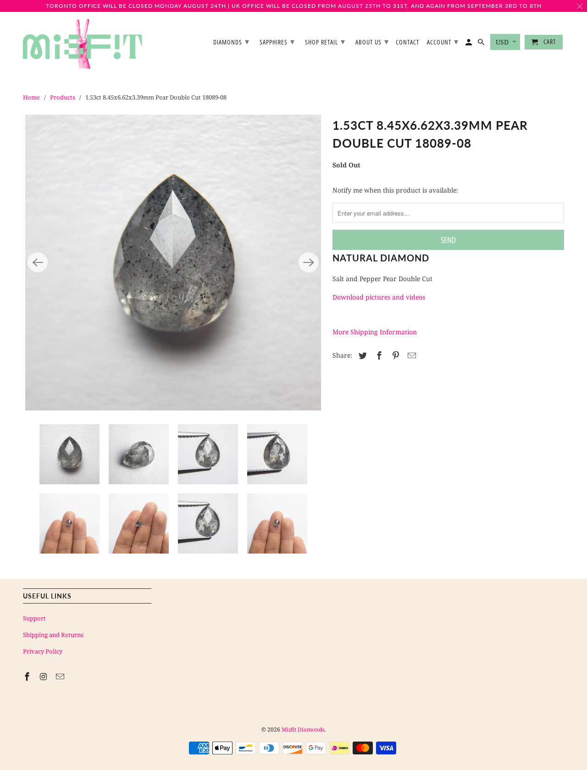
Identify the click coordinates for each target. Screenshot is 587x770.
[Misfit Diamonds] (82, 44)
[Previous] (38, 262)
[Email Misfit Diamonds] (61, 676)
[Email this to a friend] (410, 355)
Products (62, 97)
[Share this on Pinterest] (394, 355)
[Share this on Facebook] (378, 355)
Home (31, 97)
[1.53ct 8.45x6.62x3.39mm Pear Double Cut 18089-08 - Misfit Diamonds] (173, 262)
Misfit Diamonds (303, 729)
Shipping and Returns (53, 635)
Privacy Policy (42, 651)
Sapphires (277, 41)
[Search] (482, 44)
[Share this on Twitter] (361, 355)
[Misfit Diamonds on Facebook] (28, 676)
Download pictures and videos (378, 297)
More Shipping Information (374, 331)
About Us (372, 41)
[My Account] (469, 44)
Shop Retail (325, 41)
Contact (407, 42)
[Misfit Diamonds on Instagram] (44, 676)
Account (443, 41)
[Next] (309, 262)
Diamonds (231, 41)
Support (34, 618)
